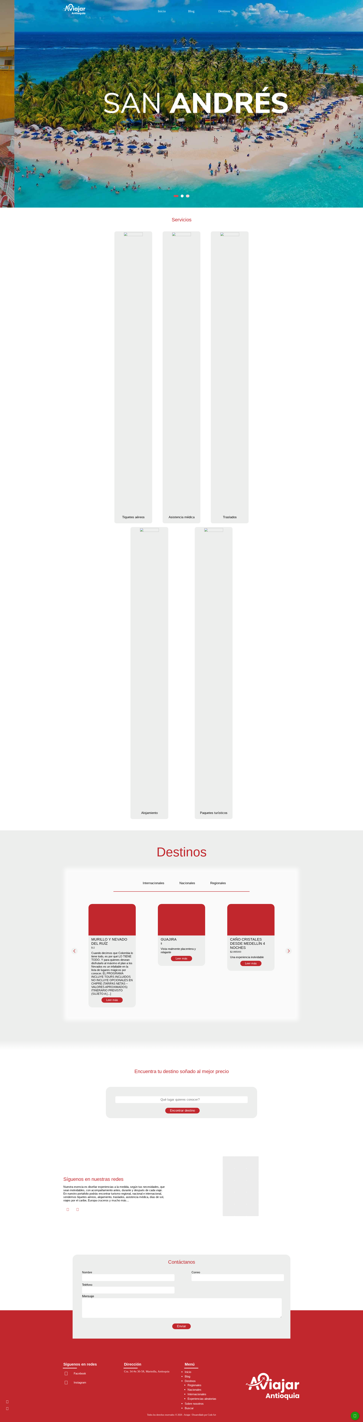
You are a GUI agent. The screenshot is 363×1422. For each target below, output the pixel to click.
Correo (196, 1272)
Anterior (7, 104)
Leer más (112, 1000)
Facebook (6, 1402)
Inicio (162, 11)
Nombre (87, 1272)
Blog (191, 11)
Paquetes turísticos (213, 813)
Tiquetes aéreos (133, 517)
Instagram (6, 1408)
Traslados (230, 517)
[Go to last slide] (74, 951)
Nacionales (187, 883)
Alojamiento (149, 813)
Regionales (218, 883)
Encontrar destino (182, 1110)
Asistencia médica (182, 517)
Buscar (283, 11)
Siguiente (355, 104)
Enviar (181, 1326)
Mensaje (88, 1296)
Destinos (224, 11)
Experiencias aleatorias (202, 1398)
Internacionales (153, 883)
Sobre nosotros (254, 11)
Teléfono (87, 1284)
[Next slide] (288, 951)
